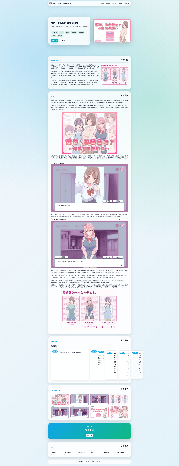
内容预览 (121, 3)
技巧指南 (108, 3)
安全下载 (127, 3)
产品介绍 (102, 3)
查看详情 (63, 40)
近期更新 (114, 3)
